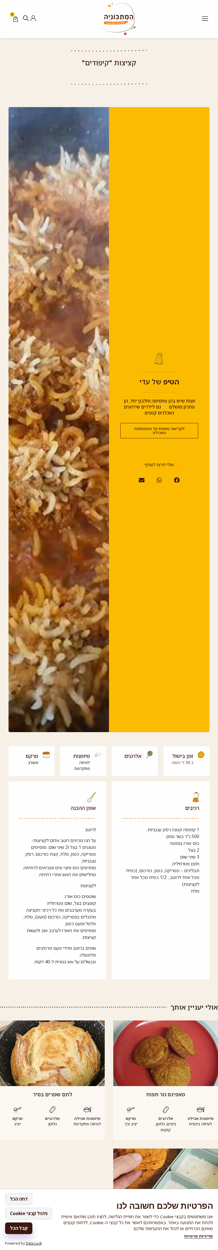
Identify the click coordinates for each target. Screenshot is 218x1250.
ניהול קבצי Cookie (28, 1213)
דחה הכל (19, 1199)
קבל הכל (19, 1228)
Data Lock (34, 1243)
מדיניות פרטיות (198, 1236)
